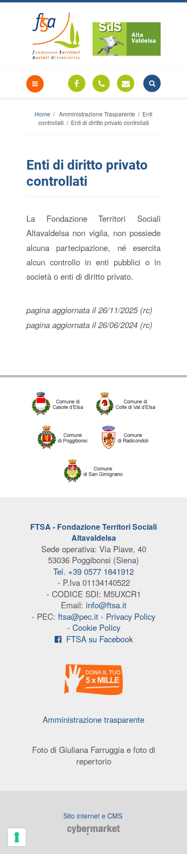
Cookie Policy (96, 627)
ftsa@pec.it (78, 616)
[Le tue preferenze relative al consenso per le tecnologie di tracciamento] (17, 837)
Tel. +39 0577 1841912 (93, 571)
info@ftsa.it (106, 605)
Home (42, 114)
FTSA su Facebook (97, 639)
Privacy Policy (130, 616)
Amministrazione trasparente (93, 719)
